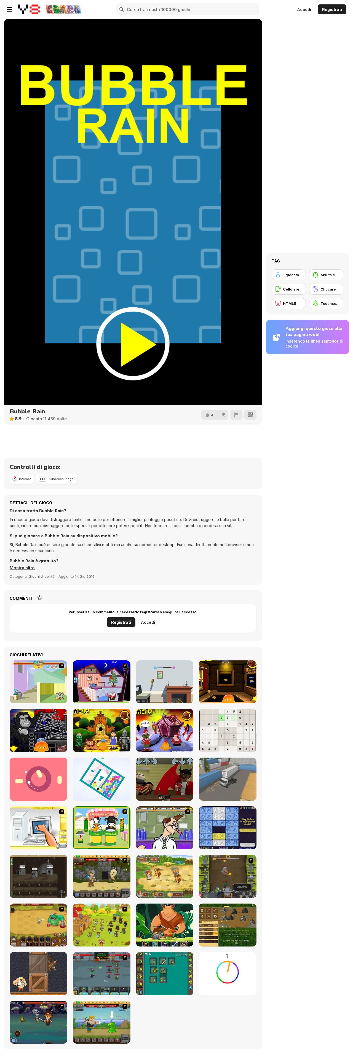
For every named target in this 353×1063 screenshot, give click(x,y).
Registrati (332, 9)
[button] (22, 568)
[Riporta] (236, 415)
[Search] (122, 9)
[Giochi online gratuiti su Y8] (29, 9)
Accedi (304, 9)
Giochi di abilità (42, 576)
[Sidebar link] (9, 9)
